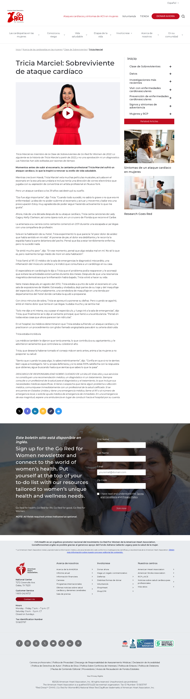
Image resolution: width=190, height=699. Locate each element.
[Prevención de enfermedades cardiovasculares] (170, 97)
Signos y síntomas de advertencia (143, 106)
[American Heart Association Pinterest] (78, 643)
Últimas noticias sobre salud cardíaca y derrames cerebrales (71, 588)
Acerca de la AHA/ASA (67, 569)
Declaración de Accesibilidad (146, 662)
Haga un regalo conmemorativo (112, 573)
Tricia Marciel (96, 49)
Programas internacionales (69, 584)
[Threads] (36, 643)
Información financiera (67, 576)
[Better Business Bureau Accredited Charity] (133, 643)
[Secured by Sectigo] (164, 643)
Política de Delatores (149, 666)
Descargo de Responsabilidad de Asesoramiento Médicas (103, 662)
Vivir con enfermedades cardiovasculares (145, 90)
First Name (103, 439)
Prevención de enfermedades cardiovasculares (149, 98)
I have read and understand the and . (122, 495)
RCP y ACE (143, 576)
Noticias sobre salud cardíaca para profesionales (154, 581)
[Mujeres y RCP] (170, 113)
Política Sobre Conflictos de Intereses (98, 666)
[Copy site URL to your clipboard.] (50, 411)
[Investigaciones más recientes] (170, 81)
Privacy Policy (130, 497)
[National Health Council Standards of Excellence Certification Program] (125, 643)
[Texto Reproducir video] (68, 113)
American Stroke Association (151, 573)
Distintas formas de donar (109, 580)
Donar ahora (103, 569)
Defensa (101, 576)
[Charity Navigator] (145, 643)
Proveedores (88, 669)
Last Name (103, 453)
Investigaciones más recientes (142, 82)
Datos (133, 73)
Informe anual (63, 573)
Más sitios (142, 587)
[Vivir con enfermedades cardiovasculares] (170, 89)
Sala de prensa (63, 594)
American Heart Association (151, 569)
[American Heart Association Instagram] (27, 643)
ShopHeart (102, 587)
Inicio (18, 49)
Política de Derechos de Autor (46, 666)
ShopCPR (101, 591)
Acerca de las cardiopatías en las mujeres (42, 49)
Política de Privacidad (63, 662)
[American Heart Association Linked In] (70, 643)
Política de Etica (70, 666)
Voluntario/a (102, 584)
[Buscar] (183, 16)
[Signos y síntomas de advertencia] (170, 106)
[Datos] (170, 73)
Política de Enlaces (128, 666)
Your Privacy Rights (95, 676)
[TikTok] (61, 643)
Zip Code (102, 480)
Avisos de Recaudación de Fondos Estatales (117, 669)
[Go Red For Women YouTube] (53, 643)
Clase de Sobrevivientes (75, 49)
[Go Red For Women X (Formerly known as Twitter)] (45, 643)
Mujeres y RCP (138, 113)
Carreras (60, 580)
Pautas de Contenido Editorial (65, 669)
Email (100, 466)
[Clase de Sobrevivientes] (170, 66)
